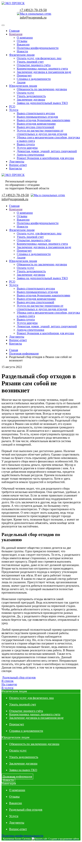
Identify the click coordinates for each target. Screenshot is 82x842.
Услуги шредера (27, 147)
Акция (21, 82)
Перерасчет (24, 75)
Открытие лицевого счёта (34, 65)
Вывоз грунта (26, 144)
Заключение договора (31, 99)
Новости (22, 51)
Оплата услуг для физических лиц (39, 58)
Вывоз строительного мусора (36, 113)
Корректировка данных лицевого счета (42, 68)
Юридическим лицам (23, 85)
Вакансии (23, 44)
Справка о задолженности (34, 79)
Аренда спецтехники (30, 154)
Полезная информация (17, 776)
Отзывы (22, 41)
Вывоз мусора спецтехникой (35, 127)
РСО (12, 106)
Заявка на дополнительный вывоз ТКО (42, 103)
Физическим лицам (22, 54)
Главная (14, 30)
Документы (16, 161)
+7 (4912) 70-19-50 (33, 10)
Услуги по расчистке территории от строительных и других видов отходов (42, 132)
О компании (25, 37)
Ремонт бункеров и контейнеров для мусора (45, 158)
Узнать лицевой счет (30, 61)
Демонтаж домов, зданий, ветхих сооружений (47, 151)
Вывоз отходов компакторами (36, 123)
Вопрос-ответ (18, 165)
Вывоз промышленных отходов (37, 116)
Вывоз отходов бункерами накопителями (43, 120)
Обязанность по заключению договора (42, 89)
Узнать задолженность (31, 96)
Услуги (13, 109)
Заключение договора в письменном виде (44, 72)
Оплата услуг (25, 92)
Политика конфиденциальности (38, 48)
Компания (15, 34)
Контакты (15, 168)
